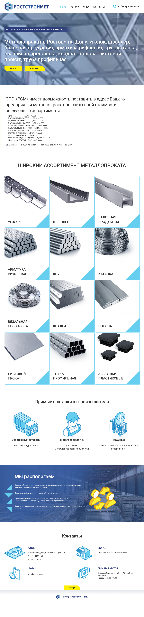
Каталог (75, 6)
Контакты (99, 6)
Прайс (13, 68)
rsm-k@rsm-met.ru (36, 574)
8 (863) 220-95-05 (35, 556)
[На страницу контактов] (72, 587)
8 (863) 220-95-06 (35, 559)
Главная (62, 6)
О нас (86, 6)
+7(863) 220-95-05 (129, 6)
